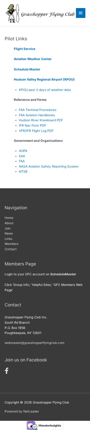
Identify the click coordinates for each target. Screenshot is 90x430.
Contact (11, 249)
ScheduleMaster (63, 274)
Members (11, 244)
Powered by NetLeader (22, 411)
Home (9, 218)
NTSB (23, 171)
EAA (22, 156)
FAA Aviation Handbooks (37, 115)
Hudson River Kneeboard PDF (41, 120)
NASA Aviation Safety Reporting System (48, 166)
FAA (22, 161)
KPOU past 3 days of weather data (45, 90)
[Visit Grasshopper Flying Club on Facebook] (7, 372)
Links (8, 239)
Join (8, 228)
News (9, 233)
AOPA (23, 151)
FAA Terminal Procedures (37, 110)
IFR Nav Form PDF (32, 125)
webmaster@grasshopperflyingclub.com (34, 343)
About (9, 223)
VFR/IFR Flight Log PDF (36, 131)
